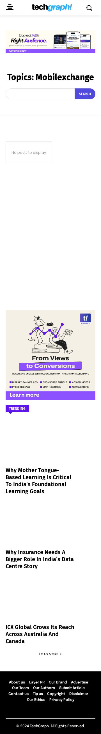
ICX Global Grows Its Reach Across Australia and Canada (40, 634)
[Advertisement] (50, 236)
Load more (48, 654)
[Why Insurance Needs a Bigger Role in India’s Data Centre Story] (50, 529)
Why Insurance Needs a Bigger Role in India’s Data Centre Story (40, 559)
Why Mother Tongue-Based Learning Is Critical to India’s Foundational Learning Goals (38, 481)
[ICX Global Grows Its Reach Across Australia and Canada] (50, 604)
